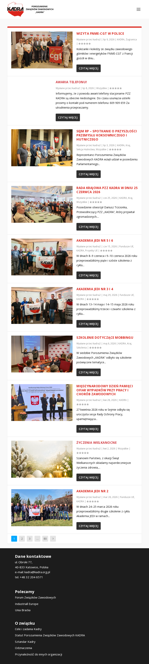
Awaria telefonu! (71, 82)
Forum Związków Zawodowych (35, 597)
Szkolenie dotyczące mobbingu (104, 337)
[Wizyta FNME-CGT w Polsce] (42, 50)
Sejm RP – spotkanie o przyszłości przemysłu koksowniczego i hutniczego (106, 135)
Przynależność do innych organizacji (38, 654)
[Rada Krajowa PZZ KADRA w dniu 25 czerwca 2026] (42, 204)
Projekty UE (91, 250)
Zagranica (131, 39)
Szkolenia (81, 347)
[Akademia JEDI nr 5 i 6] (42, 257)
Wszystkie (101, 88)
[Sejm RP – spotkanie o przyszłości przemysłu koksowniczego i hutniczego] (42, 147)
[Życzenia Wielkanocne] (42, 459)
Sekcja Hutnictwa (85, 149)
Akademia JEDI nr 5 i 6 (94, 240)
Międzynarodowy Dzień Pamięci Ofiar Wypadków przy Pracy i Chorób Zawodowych (104, 390)
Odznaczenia (23, 648)
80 (45, 538)
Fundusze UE (126, 246)
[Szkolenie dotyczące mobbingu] (42, 354)
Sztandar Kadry (25, 642)
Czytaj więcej (88, 68)
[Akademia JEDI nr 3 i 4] (42, 305)
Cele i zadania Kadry (28, 629)
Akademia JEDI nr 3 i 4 (94, 289)
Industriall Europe (26, 604)
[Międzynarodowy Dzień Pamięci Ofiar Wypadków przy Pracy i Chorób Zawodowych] (42, 402)
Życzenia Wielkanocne (96, 442)
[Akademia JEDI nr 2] (42, 507)
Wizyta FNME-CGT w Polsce (100, 33)
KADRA (121, 39)
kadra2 (97, 39)
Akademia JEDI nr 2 (92, 491)
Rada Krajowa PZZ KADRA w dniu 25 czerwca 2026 (107, 190)
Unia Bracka (22, 610)
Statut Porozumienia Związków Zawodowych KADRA (50, 635)
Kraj (128, 145)
